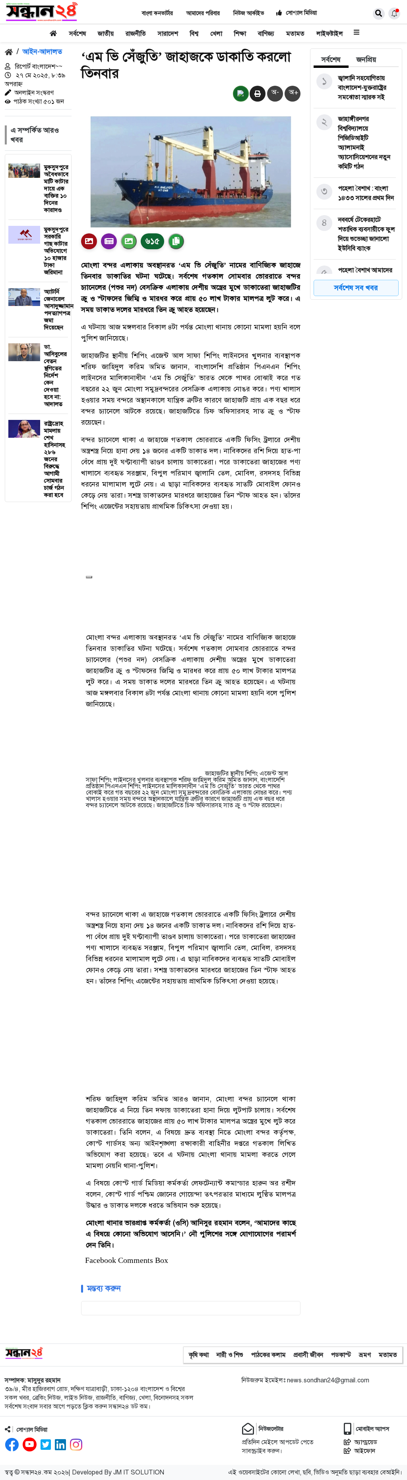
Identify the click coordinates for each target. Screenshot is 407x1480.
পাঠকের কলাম (268, 1355)
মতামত (295, 34)
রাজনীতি (136, 34)
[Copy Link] (176, 241)
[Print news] (258, 94)
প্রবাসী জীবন (308, 1355)
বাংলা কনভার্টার (157, 13)
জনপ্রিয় (366, 59)
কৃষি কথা (199, 1355)
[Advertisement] (149, 541)
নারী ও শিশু (230, 1355)
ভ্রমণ (365, 1355)
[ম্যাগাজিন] (109, 241)
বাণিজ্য (266, 34)
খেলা (216, 34)
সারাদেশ (168, 34)
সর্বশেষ (77, 34)
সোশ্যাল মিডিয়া (301, 13)
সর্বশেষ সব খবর (356, 287)
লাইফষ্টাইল (329, 34)
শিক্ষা (240, 34)
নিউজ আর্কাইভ (248, 13)
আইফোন (364, 1451)
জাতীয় (106, 34)
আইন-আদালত (42, 51)
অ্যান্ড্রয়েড (365, 1442)
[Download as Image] (129, 241)
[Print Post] (89, 241)
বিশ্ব (194, 34)
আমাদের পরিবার (203, 13)
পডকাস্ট (341, 1355)
